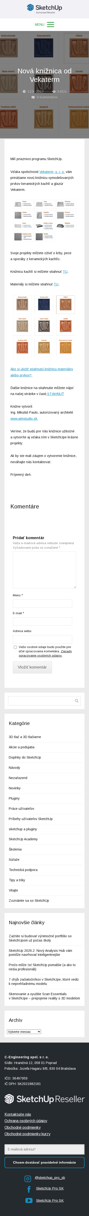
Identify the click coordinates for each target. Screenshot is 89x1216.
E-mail (18, 613)
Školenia (15, 849)
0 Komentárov (47, 97)
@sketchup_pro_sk (50, 1177)
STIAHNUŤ (55, 394)
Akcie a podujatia (21, 747)
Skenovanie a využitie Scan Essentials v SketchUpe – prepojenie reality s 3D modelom (44, 996)
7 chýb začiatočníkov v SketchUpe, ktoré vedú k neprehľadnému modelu (44, 982)
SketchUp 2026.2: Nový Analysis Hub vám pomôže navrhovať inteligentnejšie (40, 953)
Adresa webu (22, 631)
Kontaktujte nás (18, 1114)
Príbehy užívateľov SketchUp (31, 819)
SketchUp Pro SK (50, 1188)
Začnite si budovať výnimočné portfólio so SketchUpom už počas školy (40, 938)
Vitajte (13, 890)
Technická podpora (23, 870)
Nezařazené (18, 778)
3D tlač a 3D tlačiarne (25, 737)
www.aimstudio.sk (24, 419)
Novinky (15, 788)
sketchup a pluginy (23, 829)
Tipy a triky (17, 880)
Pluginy (14, 798)
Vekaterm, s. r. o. (52, 172)
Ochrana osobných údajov (26, 1121)
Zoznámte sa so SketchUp (29, 900)
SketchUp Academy (23, 839)
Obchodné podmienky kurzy (27, 1134)
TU (65, 272)
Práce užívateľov (21, 809)
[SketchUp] (44, 9)
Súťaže (14, 859)
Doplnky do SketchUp (25, 757)
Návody (14, 768)
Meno (18, 595)
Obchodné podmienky (23, 1127)
